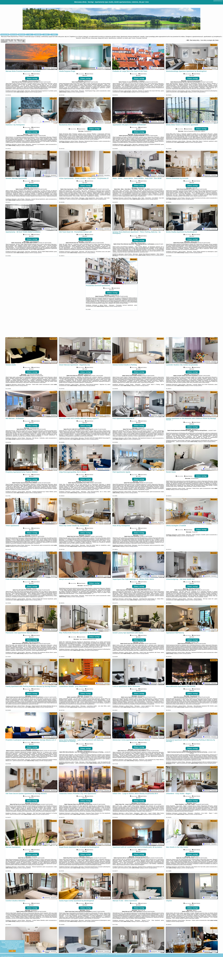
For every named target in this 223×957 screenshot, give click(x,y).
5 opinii (207, 82)
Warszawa (53, 45)
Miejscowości (22, 34)
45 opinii (38, 858)
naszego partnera (37, 92)
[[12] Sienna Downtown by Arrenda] (192, 164)
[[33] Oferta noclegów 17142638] (192, 511)
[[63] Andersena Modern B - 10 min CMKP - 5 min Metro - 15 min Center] (85, 940)
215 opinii (36, 375)
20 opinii (157, 858)
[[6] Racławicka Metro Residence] (85, 110)
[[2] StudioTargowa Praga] (85, 57)
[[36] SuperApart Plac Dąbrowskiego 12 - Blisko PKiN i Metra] (138, 565)
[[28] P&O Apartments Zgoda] (138, 457)
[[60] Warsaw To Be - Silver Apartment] (138, 886)
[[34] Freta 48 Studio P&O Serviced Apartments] (31, 565)
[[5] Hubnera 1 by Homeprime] (31, 110)
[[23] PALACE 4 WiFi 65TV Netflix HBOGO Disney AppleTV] (85, 404)
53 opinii (100, 858)
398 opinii (40, 189)
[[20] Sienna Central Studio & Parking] (138, 350)
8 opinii (201, 189)
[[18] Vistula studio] (31, 350)
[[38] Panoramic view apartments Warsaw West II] (31, 618)
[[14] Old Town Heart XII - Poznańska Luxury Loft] (85, 217)
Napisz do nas (128, 954)
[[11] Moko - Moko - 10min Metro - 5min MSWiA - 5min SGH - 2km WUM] (138, 164)
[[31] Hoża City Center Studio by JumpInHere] (85, 511)
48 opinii (156, 189)
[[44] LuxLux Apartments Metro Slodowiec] (138, 672)
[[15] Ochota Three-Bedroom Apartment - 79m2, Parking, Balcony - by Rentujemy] (138, 217)
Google (3, 942)
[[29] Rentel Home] (192, 457)
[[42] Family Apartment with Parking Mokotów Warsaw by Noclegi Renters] (31, 672)
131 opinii (44, 242)
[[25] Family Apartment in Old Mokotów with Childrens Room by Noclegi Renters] (192, 404)
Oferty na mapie (13, 34)
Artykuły (54, 34)
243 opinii (50, 750)
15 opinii (151, 135)
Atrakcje (46, 34)
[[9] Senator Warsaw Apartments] (31, 164)
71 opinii (40, 135)
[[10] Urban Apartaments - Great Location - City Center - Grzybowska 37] (85, 164)
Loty (30, 34)
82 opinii (203, 590)
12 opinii (100, 429)
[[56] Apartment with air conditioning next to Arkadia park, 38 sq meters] (138, 833)
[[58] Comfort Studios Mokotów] (31, 886)
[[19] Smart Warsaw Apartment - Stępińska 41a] (85, 350)
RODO (15, 948)
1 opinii (92, 82)
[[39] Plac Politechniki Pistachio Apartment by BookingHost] (85, 618)
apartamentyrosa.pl (218, 0)
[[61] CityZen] (192, 886)
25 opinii (122, 296)
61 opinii (146, 536)
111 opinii (151, 82)
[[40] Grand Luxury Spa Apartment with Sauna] (138, 618)
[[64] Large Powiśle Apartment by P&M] (138, 940)
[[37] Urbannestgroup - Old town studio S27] (192, 565)
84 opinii (148, 911)
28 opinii (44, 643)
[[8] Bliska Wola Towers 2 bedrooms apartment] (192, 110)
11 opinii (50, 697)
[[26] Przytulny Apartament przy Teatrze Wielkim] (31, 457)
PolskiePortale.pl (9, 956)
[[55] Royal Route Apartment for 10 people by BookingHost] (85, 833)
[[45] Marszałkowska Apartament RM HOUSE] (192, 672)
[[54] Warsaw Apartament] (31, 833)
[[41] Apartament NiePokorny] (192, 618)
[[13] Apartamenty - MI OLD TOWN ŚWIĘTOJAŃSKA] (31, 217)
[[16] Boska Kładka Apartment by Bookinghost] (192, 217)
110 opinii (97, 242)
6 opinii (95, 482)
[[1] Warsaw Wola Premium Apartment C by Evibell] (31, 57)
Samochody (37, 34)
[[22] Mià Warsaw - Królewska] (31, 404)
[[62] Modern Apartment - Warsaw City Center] (31, 940)
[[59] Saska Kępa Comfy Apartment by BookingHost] (85, 886)
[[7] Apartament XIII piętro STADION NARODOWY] (138, 110)
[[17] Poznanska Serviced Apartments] (111, 271)
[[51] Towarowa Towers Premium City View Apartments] (85, 779)
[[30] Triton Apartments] (31, 511)
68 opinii (154, 590)
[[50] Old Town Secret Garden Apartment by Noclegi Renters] (31, 779)
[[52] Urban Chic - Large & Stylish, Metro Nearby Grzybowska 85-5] (138, 779)
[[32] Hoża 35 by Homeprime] (138, 511)
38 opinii (149, 697)
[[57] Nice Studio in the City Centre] (192, 833)
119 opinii (44, 482)
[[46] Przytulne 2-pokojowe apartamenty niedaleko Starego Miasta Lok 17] (31, 725)
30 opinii (204, 242)
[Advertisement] (111, 324)
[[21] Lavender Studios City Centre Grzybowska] (192, 350)
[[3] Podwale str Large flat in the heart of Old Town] (138, 57)
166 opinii (39, 911)
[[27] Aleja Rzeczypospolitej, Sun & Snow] (85, 457)
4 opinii (150, 643)
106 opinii (39, 429)
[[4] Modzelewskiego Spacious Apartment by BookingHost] (192, 57)
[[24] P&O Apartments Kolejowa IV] (138, 404)
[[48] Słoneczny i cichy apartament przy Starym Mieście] (138, 725)
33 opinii (44, 590)
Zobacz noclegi (32, 78)
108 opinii (96, 697)
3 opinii (214, 752)
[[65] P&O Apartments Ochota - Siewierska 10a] (192, 940)
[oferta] (43, 68)
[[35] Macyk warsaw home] (85, 565)
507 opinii (37, 536)
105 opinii (146, 482)
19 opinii (147, 429)
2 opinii (45, 82)
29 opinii (161, 244)
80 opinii (202, 804)
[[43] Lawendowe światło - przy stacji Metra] (85, 672)
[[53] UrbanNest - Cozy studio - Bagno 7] (192, 779)
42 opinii (99, 804)
